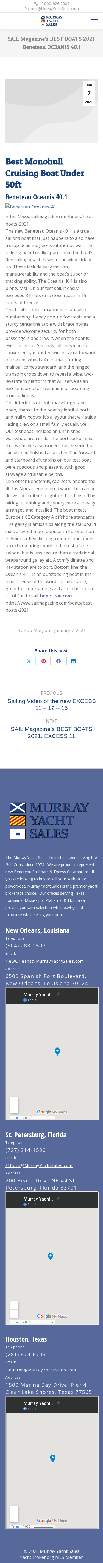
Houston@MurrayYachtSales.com (40, 1369)
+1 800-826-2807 (54, 4)
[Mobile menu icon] (94, 21)
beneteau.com (56, 596)
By (33, 630)
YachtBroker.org (37, 1557)
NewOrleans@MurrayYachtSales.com (44, 961)
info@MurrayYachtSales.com (55, 9)
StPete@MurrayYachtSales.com (39, 1165)
